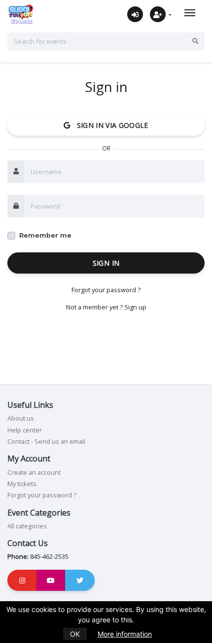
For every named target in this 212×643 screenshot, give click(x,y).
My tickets (21, 483)
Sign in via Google (109, 125)
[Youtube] (51, 580)
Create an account (34, 472)
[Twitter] (80, 580)
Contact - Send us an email (46, 441)
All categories (27, 525)
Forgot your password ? (106, 289)
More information (125, 634)
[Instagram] (22, 580)
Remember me (45, 235)
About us (20, 418)
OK (75, 634)
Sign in (106, 263)
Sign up (135, 307)
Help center (24, 430)
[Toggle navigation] (189, 12)
